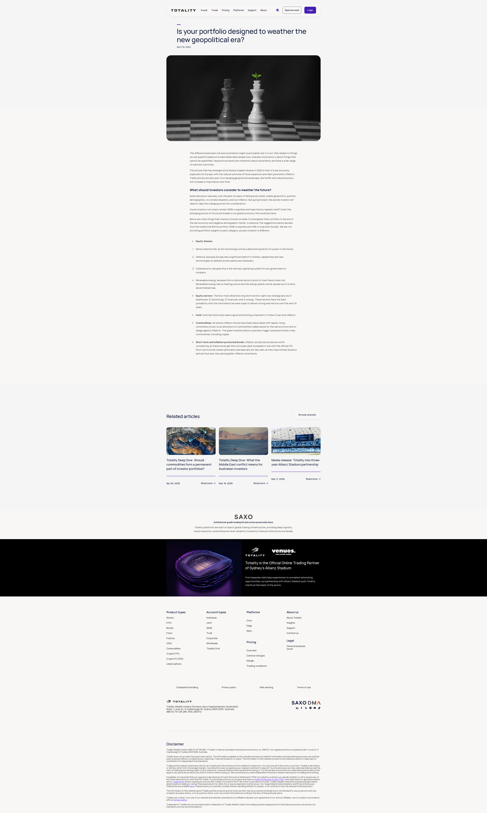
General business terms (296, 648)
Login (310, 10)
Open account (292, 10)
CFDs (169, 643)
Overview (252, 650)
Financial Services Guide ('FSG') (270, 779)
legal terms (178, 781)
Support (252, 10)
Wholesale (212, 643)
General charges (256, 655)
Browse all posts (307, 414)
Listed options (173, 663)
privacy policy (180, 800)
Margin (250, 660)
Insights (291, 622)
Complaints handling (187, 687)
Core (249, 620)
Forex (169, 633)
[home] (183, 10)
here (192, 786)
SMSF (209, 627)
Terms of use (304, 687)
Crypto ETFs (172, 653)
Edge (249, 625)
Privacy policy (229, 687)
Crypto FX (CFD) (174, 658)
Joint (209, 622)
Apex (249, 630)
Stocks (170, 617)
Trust (209, 633)
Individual (211, 617)
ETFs (168, 622)
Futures (170, 638)
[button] (204, 10)
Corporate (212, 638)
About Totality (294, 617)
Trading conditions (257, 665)
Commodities (173, 648)
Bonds (169, 627)
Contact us (293, 633)
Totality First (213, 648)
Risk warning (266, 687)
